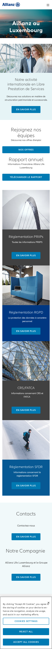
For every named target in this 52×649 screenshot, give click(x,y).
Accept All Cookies (26, 642)
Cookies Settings (26, 621)
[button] (48, 5)
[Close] (48, 603)
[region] (26, 623)
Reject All (26, 631)
